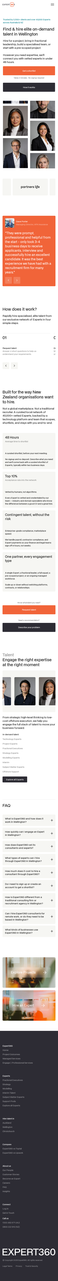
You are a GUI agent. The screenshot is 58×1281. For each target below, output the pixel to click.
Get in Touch (8, 1213)
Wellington (7, 1127)
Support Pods (9, 1101)
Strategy (7, 1084)
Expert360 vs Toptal (12, 1148)
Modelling (7, 1088)
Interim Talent (9, 1092)
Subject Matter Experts (13, 1097)
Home (5, 1050)
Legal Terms (7, 1266)
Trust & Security (31, 1266)
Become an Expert (11, 1178)
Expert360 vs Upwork (13, 1152)
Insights (6, 1191)
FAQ (5, 1187)
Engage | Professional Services (18, 1062)
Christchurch (8, 1131)
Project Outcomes (11, 1054)
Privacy (19, 1266)
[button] (52, 4)
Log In (5, 1208)
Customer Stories (11, 1174)
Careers (6, 1183)
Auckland (7, 1122)
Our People (8, 1170)
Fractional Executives (13, 1080)
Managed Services (11, 1058)
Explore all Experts (11, 1105)
